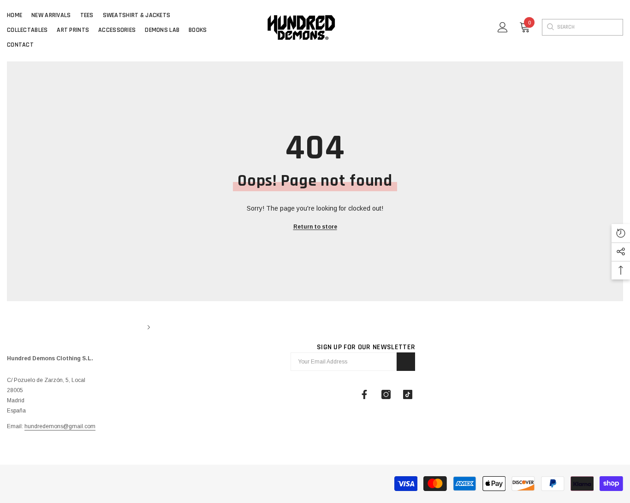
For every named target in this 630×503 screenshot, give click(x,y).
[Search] (549, 27)
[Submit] (406, 361)
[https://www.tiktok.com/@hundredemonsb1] (407, 394)
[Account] (503, 27)
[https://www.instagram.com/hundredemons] (386, 394)
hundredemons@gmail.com (59, 426)
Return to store (315, 227)
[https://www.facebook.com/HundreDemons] (364, 394)
